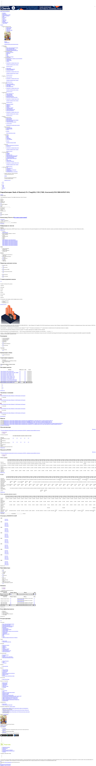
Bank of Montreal (5, 232)
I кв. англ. (6, 519)
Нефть (7, 136)
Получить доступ (3, 304)
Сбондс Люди (4, 23)
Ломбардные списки (9, 56)
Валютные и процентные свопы (11, 97)
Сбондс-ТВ (4, 20)
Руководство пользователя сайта (7, 695)
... (2, 189)
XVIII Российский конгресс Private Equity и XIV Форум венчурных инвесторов (16, 711)
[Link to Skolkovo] (5, 745)
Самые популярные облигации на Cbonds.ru (9, 637)
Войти (1, 11)
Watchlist (3, 21)
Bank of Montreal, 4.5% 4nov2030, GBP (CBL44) (9, 379)
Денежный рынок (9, 108)
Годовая (3, 455)
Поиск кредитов (9, 76)
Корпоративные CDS (10, 96)
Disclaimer (4, 751)
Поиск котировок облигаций (11, 49)
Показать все (2, 390)
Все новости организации (4, 425)
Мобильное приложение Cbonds (11, 155)
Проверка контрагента (10, 161)
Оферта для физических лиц (7, 697)
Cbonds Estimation (5, 628)
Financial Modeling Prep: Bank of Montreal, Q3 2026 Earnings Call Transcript (12, 395)
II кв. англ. (6, 520)
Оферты (7, 106)
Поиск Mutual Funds (9, 86)
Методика (94, 429)
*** (1, 203)
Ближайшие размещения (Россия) (12, 50)
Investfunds (4, 728)
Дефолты (4, 646)
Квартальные (4, 432)
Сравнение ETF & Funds (10, 84)
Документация (8, 170)
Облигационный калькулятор (11, 156)
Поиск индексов (9, 118)
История (3, 588)
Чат (7, 159)
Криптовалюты (9, 119)
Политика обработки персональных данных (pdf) (10, 699)
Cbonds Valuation (5, 630)
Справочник (2, 219)
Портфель (4, 13)
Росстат (7, 129)
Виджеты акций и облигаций (11, 158)
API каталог (4, 662)
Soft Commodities (9, 139)
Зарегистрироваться (6, 11)
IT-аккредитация (5, 700)
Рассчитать (2, 223)
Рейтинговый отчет (20, 599)
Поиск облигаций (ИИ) (6, 14)
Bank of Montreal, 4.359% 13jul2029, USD (8, 377)
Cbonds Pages (8, 59)
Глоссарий (8, 31)
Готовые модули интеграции (11, 169)
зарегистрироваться (8, 762)
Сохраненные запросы (10, 157)
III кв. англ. (7, 525)
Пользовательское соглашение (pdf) (8, 750)
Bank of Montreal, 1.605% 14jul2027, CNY (8, 376)
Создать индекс (5, 671)
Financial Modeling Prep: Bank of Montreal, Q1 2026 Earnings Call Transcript (12, 404)
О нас (3, 691)
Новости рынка (9, 27)
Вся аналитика (2, 416)
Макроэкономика (9, 128)
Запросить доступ (7, 180)
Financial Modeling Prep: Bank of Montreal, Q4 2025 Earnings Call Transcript (12, 408)
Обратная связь (5, 748)
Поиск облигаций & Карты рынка (12, 47)
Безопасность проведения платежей (8, 692)
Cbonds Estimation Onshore (6, 629)
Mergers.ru (4, 730)
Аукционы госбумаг (9, 107)
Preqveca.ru (4, 732)
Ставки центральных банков (11, 121)
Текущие (3, 587)
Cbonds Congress (12, 706)
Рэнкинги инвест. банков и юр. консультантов (14, 58)
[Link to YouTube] (2, 739)
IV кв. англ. (7, 526)
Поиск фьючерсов (10, 93)
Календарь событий (9, 104)
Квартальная (4, 454)
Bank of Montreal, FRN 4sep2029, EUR (7, 371)
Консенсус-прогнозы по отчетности (12, 145)
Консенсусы (8, 146)
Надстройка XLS (5, 22)
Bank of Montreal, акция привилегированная (9, 240)
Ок (0, 761)
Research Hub (8, 28)
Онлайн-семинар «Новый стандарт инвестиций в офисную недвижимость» (15, 708)
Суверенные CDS (9, 95)
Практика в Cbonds (5, 693)
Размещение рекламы (6, 747)
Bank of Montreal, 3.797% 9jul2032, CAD (7, 378)
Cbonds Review (5, 684)
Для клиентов (4, 690)
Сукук (7, 55)
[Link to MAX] (2, 741)
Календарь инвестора (10, 110)
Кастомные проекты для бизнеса (12, 171)
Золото (3, 18)
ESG (3, 635)
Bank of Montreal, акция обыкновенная (9, 239)
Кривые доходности (5, 15)
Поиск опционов (9, 94)
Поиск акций (8, 68)
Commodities (8, 138)
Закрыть (1, 24)
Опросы (7, 61)
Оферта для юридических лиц (7, 698)
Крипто (4, 19)
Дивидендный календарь (10, 69)
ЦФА (3, 16)
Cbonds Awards (8, 60)
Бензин (7, 137)
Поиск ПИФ (8, 85)
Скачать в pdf (15, 697)
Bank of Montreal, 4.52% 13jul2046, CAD (7, 382)
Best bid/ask (4, 17)
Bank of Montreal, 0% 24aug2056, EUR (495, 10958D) (9, 372)
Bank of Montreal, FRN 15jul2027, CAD (7, 373)
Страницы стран (9, 127)
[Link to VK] (2, 740)
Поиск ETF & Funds (9, 83)
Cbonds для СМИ (9, 30)
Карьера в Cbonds (5, 694)
